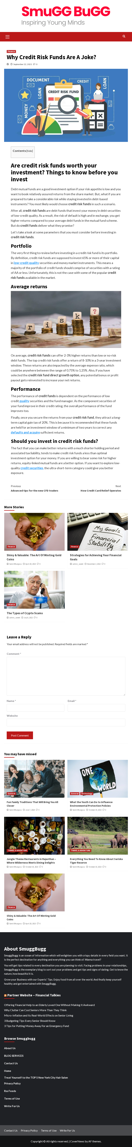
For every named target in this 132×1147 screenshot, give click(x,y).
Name (11, 700)
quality (24, 401)
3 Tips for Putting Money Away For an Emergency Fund (36, 1025)
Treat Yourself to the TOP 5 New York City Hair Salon (36, 1077)
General (11, 793)
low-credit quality (26, 263)
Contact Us (11, 1063)
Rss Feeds (10, 1090)
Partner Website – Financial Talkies (34, 995)
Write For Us (12, 1106)
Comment (14, 653)
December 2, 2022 (94, 564)
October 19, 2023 (95, 810)
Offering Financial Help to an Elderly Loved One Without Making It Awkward (49, 1004)
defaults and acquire (25, 432)
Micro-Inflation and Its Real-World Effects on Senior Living (38, 1015)
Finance (11, 51)
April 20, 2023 (30, 564)
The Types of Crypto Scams (25, 613)
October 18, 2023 (31, 867)
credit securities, (32, 468)
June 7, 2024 (30, 810)
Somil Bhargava (15, 564)
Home (7, 1070)
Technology (86, 793)
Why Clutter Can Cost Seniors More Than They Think (35, 1010)
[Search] (124, 36)
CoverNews (77, 1141)
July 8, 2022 (28, 617)
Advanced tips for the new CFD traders (34, 488)
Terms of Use (12, 1098)
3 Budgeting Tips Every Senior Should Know (29, 1020)
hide (29, 150)
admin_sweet (78, 564)
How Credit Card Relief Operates (101, 488)
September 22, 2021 (22, 64)
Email (72, 700)
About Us (9, 1048)
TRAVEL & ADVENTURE (17, 850)
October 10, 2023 (95, 867)
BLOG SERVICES (13, 1055)
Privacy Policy (12, 1083)
